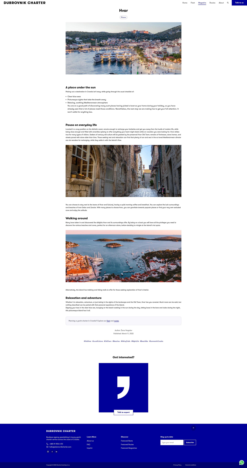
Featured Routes (127, 444)
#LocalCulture (97, 341)
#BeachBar (144, 341)
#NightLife (135, 341)
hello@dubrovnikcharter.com (60, 447)
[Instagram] (48, 451)
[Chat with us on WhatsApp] (242, 463)
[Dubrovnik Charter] (24, 2)
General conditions (190, 465)
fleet (108, 321)
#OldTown (107, 341)
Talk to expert (123, 412)
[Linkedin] (56, 451)
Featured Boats (127, 441)
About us (90, 441)
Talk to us (239, 3)
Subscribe (190, 442)
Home (184, 3)
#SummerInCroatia (156, 341)
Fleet (193, 3)
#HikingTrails (125, 341)
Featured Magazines (129, 448)
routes (116, 321)
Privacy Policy (177, 465)
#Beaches (116, 341)
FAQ (88, 444)
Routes (212, 3)
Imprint (89, 448)
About (221, 3)
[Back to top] (193, 428)
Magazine (202, 3)
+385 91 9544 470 (56, 444)
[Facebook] (52, 451)
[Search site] (227, 2)
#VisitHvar (87, 341)
